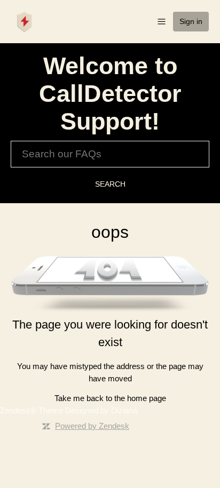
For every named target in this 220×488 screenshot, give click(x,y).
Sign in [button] (190, 21)
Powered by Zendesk (92, 425)
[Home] (24, 20)
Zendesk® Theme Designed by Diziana (68, 410)
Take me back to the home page (110, 398)
